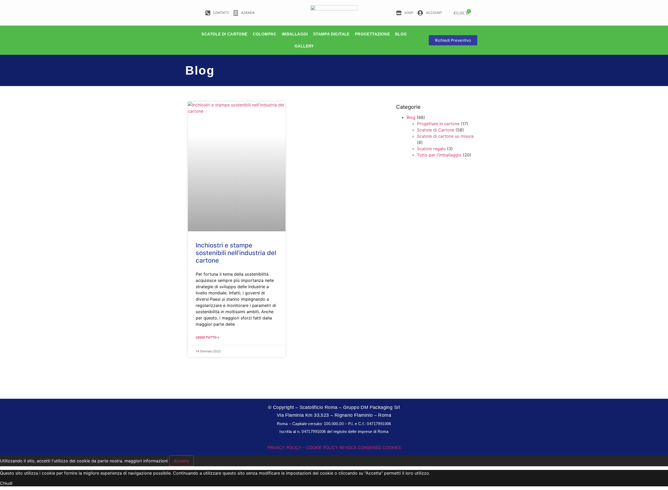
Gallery (304, 46)
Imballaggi (295, 34)
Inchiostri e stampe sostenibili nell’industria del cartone (236, 252)
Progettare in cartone (438, 123)
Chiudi (6, 483)
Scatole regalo (431, 148)
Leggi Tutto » (207, 337)
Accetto (181, 460)
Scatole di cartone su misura (445, 136)
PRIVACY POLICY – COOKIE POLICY (302, 447)
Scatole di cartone (224, 34)
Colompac (265, 34)
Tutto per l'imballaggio (439, 155)
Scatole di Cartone (435, 129)
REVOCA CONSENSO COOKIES (370, 447)
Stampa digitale (331, 34)
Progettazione (372, 34)
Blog (401, 34)
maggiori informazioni (146, 460)
